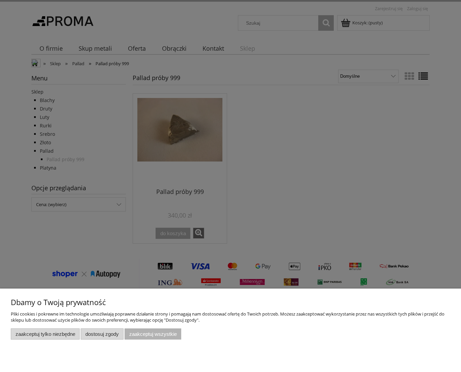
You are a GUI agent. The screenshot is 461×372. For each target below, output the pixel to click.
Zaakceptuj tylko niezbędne (45, 334)
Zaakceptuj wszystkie (153, 334)
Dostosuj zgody (102, 334)
